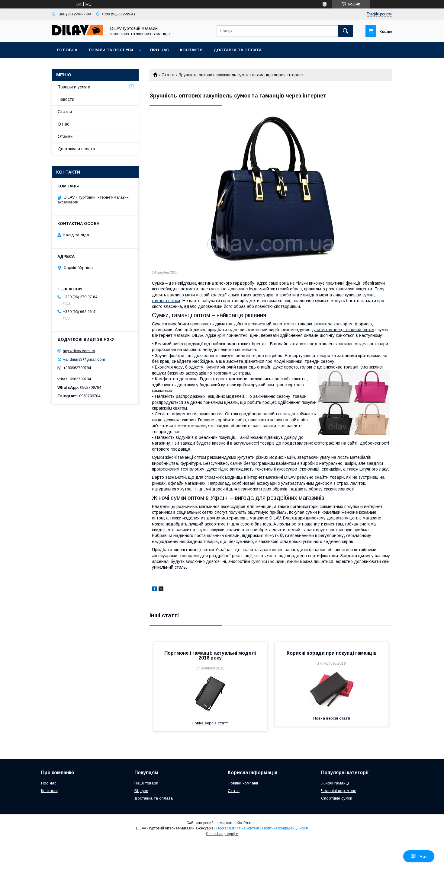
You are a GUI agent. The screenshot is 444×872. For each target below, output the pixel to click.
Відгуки (141, 790)
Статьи (65, 111)
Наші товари (146, 783)
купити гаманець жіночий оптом (343, 329)
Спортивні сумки (336, 798)
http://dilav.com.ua (79, 350)
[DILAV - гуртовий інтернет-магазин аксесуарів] (77, 34)
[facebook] (154, 589)
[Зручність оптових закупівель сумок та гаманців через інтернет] (271, 189)
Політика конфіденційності (285, 828)
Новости (66, 99)
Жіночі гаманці (335, 783)
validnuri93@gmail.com (84, 359)
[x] (161, 589)
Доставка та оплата (238, 50)
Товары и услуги (74, 87)
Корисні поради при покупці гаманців (332, 653)
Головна (67, 50)
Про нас (159, 50)
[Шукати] (345, 31)
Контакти (191, 50)
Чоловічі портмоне (338, 790)
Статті (168, 74)
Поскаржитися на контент (237, 828)
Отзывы (65, 136)
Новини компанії (243, 783)
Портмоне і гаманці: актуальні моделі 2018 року (210, 655)
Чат (423, 856)
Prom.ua (250, 823)
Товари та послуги (110, 50)
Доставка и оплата (76, 148)
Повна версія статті (210, 723)
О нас (63, 124)
